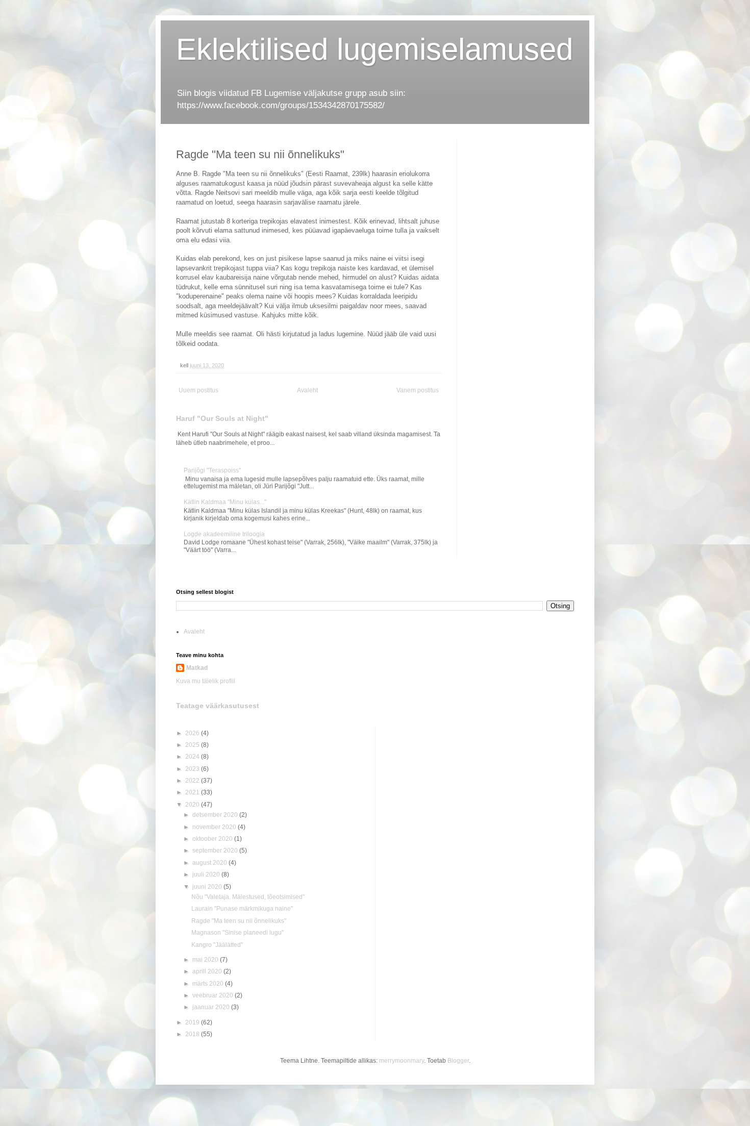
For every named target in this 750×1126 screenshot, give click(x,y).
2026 (193, 733)
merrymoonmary (401, 1060)
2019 (193, 1022)
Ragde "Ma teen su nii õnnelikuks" (238, 920)
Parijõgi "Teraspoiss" (212, 470)
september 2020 (215, 850)
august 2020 (210, 862)
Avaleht (307, 390)
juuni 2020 (207, 886)
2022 (193, 780)
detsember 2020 (215, 814)
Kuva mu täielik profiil (205, 681)
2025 (193, 744)
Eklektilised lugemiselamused (374, 49)
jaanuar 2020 (211, 1007)
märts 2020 (208, 983)
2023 (193, 768)
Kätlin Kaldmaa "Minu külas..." (225, 502)
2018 (193, 1034)
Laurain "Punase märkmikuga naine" (242, 908)
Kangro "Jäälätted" (217, 944)
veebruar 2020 (213, 995)
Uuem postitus (198, 390)
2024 (193, 756)
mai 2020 (206, 959)
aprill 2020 (207, 971)
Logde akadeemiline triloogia (224, 534)
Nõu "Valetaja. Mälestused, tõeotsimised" (248, 896)
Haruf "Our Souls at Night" (222, 418)
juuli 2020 (206, 874)
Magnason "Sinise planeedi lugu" (237, 932)
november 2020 (215, 827)
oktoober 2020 (213, 838)
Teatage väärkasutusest (217, 706)
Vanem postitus (417, 390)
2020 (193, 804)
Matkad (197, 667)
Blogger (458, 1060)
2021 (193, 792)
